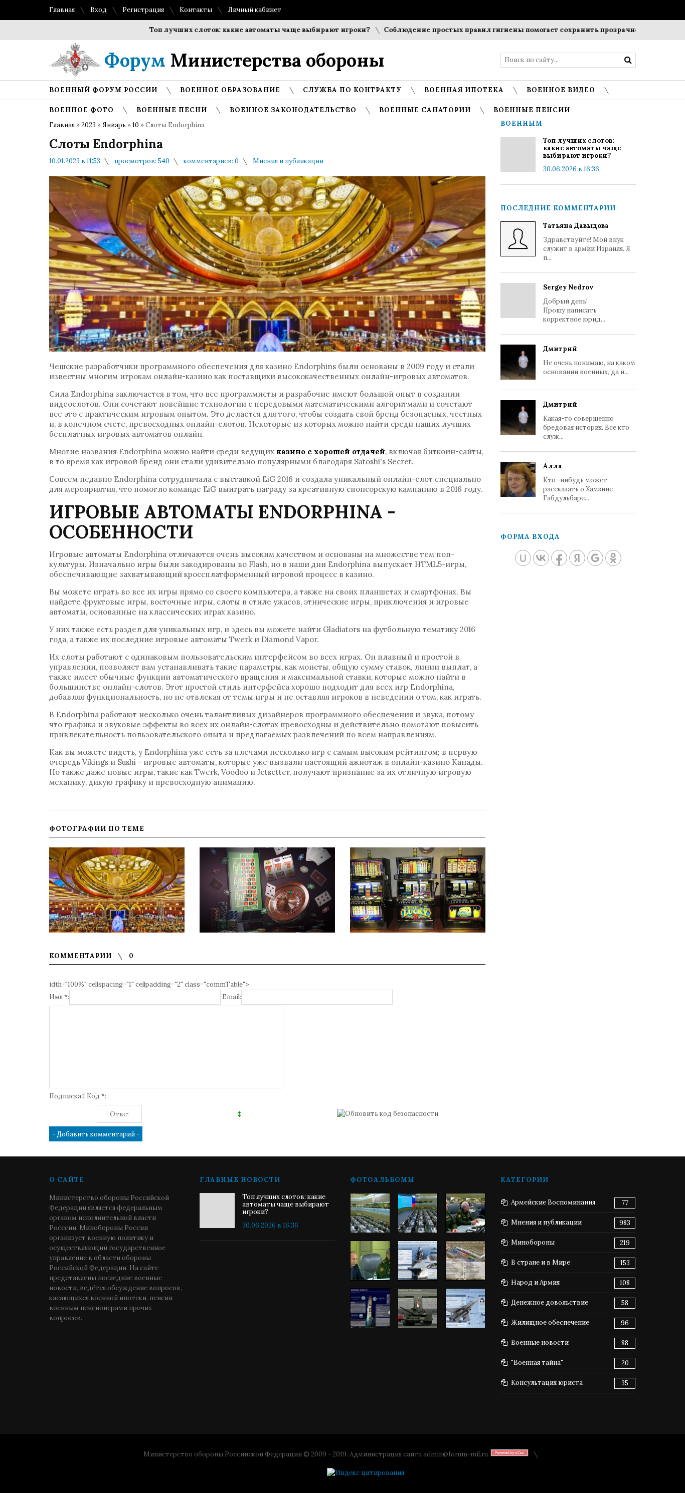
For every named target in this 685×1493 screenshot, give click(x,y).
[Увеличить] (117, 890)
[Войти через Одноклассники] (613, 558)
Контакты (196, 10)
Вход (98, 10)
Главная (62, 10)
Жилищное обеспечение (550, 1322)
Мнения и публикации (288, 161)
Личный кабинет (254, 10)
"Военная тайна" (537, 1362)
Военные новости (540, 1342)
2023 (88, 125)
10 (135, 125)
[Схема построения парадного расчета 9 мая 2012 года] (465, 1261)
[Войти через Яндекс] (577, 558)
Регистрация (143, 10)
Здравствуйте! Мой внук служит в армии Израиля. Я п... (586, 241)
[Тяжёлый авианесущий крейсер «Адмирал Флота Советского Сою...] (418, 1261)
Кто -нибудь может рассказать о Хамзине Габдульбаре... (578, 482)
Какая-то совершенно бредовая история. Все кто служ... (586, 420)
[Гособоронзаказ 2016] (370, 1261)
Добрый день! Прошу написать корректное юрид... (574, 303)
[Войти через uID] (523, 558)
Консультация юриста (547, 1382)
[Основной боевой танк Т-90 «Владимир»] (418, 1308)
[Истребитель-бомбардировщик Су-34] (465, 1308)
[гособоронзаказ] (465, 1213)
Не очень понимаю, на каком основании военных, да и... (589, 360)
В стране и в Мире (540, 1262)
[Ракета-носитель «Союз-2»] (370, 1308)
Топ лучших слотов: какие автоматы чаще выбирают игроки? (234, 30)
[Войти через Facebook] (559, 558)
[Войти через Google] (595, 558)
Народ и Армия (535, 1282)
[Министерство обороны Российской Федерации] (370, 1213)
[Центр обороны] (418, 1213)
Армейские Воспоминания (553, 1202)
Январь (114, 125)
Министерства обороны (244, 60)
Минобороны (533, 1242)
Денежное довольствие (549, 1302)
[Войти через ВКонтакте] (541, 558)
